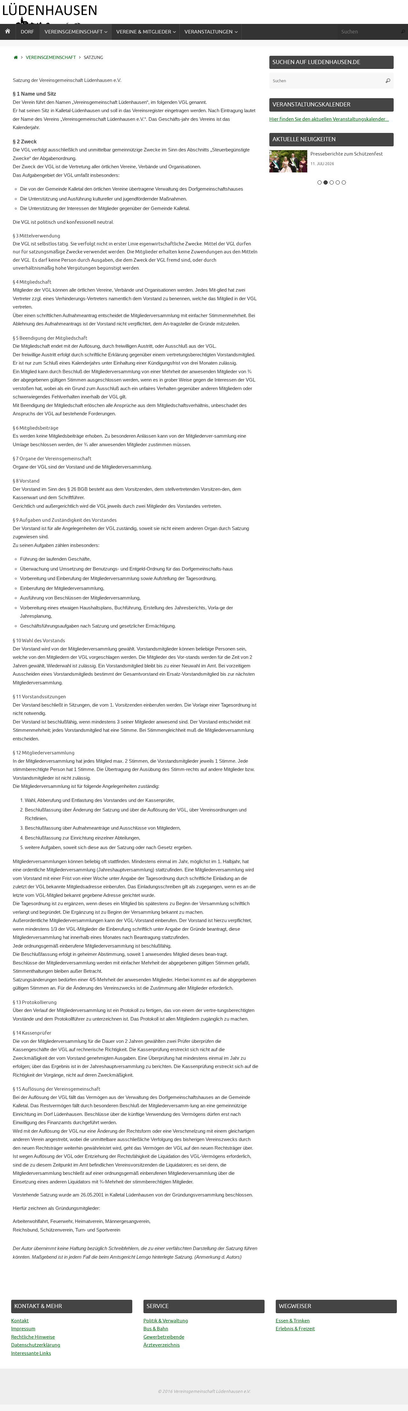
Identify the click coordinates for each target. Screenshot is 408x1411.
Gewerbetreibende (163, 1337)
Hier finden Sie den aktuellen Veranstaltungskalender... (329, 119)
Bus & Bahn (155, 1329)
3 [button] (332, 182)
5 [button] (344, 182)
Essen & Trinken (293, 1321)
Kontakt (20, 1321)
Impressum (23, 1329)
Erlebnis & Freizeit (295, 1329)
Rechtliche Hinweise (33, 1337)
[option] (333, 163)
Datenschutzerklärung (35, 1345)
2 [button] (326, 182)
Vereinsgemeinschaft (51, 57)
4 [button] (338, 182)
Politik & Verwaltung (165, 1321)
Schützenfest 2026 (332, 154)
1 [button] (319, 182)
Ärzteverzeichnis (161, 1345)
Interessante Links (31, 1353)
